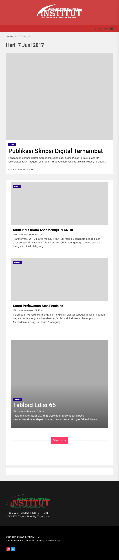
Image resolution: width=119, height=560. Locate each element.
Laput (12, 144)
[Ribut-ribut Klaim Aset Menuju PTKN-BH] (59, 203)
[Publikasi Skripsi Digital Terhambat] (59, 96)
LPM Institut (13, 169)
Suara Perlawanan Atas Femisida (38, 306)
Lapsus (17, 262)
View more (59, 440)
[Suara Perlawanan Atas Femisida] (59, 279)
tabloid (17, 399)
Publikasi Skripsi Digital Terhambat (55, 151)
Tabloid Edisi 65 (34, 405)
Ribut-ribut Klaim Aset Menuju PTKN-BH (44, 230)
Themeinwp (44, 516)
